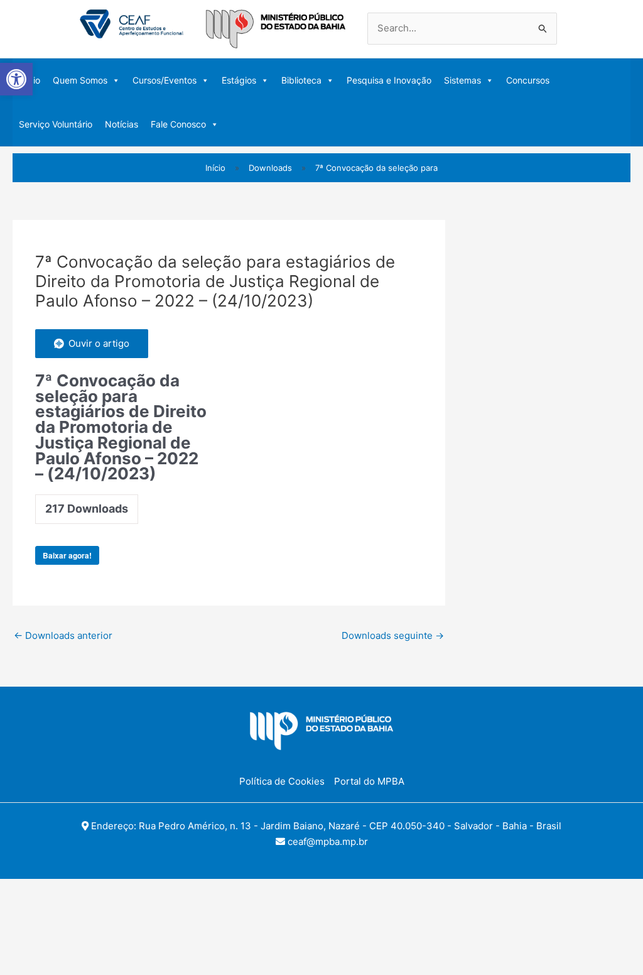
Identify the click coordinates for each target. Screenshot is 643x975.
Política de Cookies (282, 781)
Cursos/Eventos (164, 80)
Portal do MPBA (369, 781)
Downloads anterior (63, 635)
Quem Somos (80, 80)
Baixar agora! (67, 555)
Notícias (121, 124)
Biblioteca (301, 80)
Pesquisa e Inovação (389, 80)
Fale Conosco (178, 124)
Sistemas (462, 80)
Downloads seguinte (393, 635)
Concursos (527, 80)
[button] (16, 79)
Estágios (239, 80)
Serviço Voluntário (55, 124)
